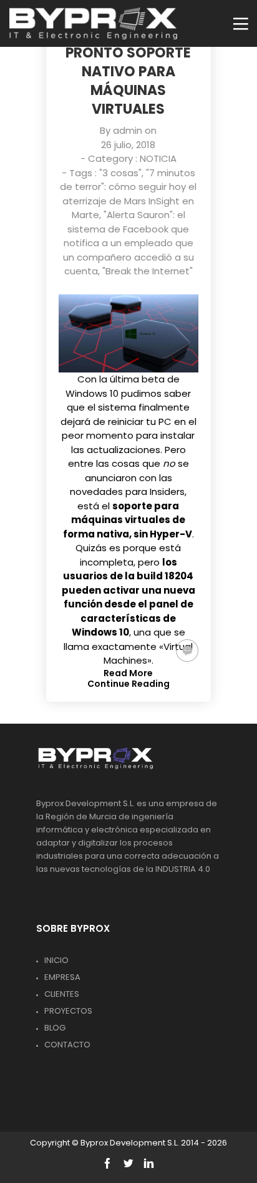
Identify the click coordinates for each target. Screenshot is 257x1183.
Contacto (67, 1045)
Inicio (56, 960)
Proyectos (68, 1011)
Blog (54, 1028)
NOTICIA (158, 158)
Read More (128, 673)
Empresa (62, 977)
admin (127, 130)
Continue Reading (128, 683)
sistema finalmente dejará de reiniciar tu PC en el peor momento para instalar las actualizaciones (128, 428)
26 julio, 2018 (128, 144)
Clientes (61, 994)
